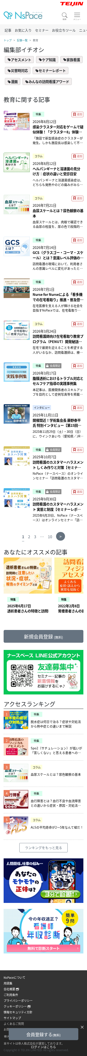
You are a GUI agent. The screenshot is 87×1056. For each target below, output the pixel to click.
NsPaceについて (14, 977)
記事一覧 (22, 40)
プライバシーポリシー (18, 1000)
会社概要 (10, 989)
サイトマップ (12, 1018)
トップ (8, 40)
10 (50, 536)
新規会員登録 (43, 636)
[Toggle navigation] (77, 16)
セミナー (42, 30)
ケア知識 (49, 59)
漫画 (14, 81)
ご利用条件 (11, 995)
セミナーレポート (52, 70)
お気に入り (23, 30)
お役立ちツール (64, 30)
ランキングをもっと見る (43, 847)
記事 (8, 30)
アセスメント (21, 59)
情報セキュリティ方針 (18, 1012)
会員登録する (43, 1034)
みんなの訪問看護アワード (49, 81)
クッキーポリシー (16, 1006)
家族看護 (73, 59)
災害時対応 (19, 70)
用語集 (8, 983)
